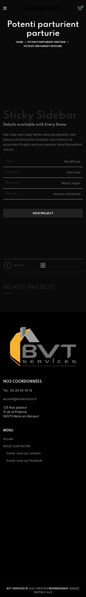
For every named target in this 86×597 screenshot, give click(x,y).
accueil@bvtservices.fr (20, 399)
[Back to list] (43, 265)
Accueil (8, 439)
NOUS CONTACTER (16, 446)
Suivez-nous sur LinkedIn (23, 453)
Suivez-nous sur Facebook (24, 460)
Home (19, 42)
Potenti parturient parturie (47, 42)
